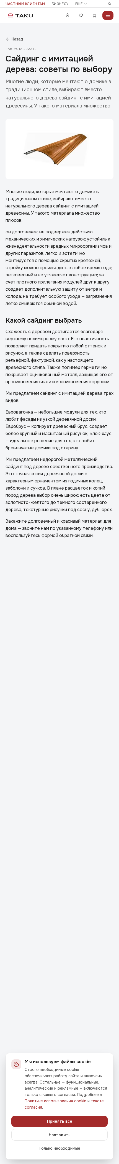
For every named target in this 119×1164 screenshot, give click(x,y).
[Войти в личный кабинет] (68, 15)
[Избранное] (81, 15)
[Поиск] (109, 4)
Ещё (79, 4)
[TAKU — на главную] (20, 15)
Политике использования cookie (55, 1100)
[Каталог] (107, 15)
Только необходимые (59, 1148)
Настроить (60, 1134)
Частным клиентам (25, 4)
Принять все (59, 1121)
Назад (17, 39)
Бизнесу (60, 4)
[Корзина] (94, 15)
